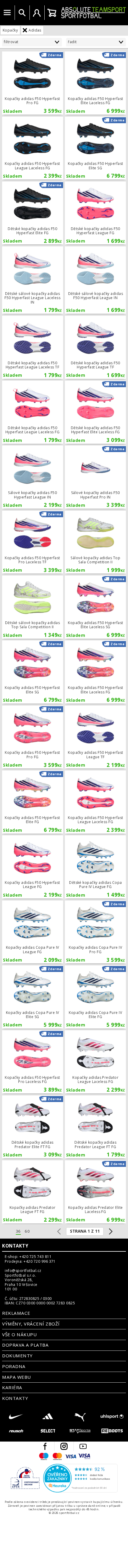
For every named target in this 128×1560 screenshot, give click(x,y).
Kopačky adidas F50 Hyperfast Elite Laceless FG (95, 83)
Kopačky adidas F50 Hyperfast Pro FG (32, 83)
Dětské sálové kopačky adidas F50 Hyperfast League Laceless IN (32, 280)
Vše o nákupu (19, 1334)
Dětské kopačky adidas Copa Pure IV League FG (95, 866)
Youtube (83, 1446)
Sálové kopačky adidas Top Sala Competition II (95, 542)
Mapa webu (16, 1377)
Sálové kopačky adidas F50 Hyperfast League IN (32, 477)
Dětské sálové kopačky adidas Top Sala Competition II (32, 607)
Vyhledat (22, 12)
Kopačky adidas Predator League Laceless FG (95, 1061)
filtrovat (11, 41)
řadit (72, 41)
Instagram (64, 1446)
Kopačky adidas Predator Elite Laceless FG (95, 1191)
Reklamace (16, 1313)
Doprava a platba (25, 1345)
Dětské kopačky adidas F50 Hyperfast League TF (95, 347)
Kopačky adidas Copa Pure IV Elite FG (95, 996)
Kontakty (15, 1246)
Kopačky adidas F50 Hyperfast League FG (32, 866)
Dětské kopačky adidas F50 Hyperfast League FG (95, 213)
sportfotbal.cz (93, 12)
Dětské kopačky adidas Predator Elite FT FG (32, 1127)
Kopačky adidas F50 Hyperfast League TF (95, 737)
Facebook (45, 1446)
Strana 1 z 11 (85, 1231)
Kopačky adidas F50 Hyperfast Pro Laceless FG (32, 1061)
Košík (51, 12)
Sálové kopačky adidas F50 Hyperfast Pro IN (95, 477)
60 (27, 1231)
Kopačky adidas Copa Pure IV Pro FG (95, 932)
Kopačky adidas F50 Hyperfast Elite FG (32, 802)
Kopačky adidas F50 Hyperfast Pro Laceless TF (32, 542)
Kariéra (12, 1387)
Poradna (13, 1366)
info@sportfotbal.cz (23, 1270)
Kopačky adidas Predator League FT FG (32, 1191)
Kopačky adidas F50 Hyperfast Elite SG (95, 148)
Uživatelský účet (36, 12)
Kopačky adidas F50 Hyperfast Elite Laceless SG (95, 607)
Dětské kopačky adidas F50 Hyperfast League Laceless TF (32, 347)
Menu (7, 12)
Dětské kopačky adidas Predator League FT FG (95, 1127)
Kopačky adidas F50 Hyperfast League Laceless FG (32, 148)
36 (18, 1231)
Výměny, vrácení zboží (31, 1324)
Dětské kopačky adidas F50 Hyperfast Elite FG (32, 213)
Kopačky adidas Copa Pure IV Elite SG (32, 996)
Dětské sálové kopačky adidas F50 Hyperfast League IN (95, 280)
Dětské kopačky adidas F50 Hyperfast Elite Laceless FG (95, 412)
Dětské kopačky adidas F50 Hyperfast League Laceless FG (32, 412)
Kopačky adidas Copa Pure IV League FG (32, 932)
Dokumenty (17, 1356)
